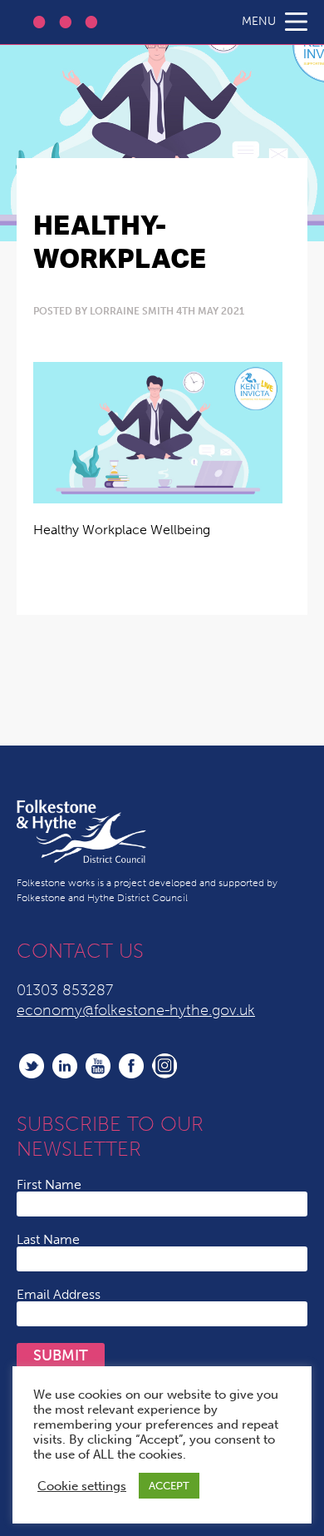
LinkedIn (64, 1065)
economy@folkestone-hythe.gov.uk (136, 1010)
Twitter (31, 1065)
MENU (259, 21)
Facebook (131, 1065)
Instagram (164, 1065)
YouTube (98, 1065)
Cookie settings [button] (81, 1486)
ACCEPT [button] (169, 1485)
